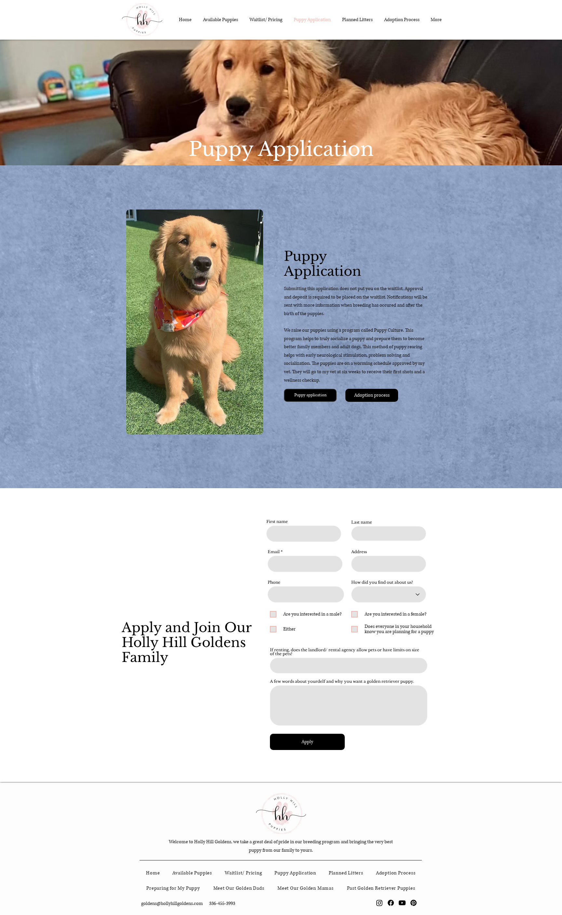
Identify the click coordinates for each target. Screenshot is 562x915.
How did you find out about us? (382, 582)
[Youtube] (402, 903)
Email (274, 552)
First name (277, 522)
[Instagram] (379, 903)
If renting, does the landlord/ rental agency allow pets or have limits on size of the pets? (344, 652)
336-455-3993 (222, 903)
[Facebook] (391, 903)
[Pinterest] (413, 903)
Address (359, 552)
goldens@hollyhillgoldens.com (172, 903)
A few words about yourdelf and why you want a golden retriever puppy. (342, 681)
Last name (361, 522)
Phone (274, 582)
